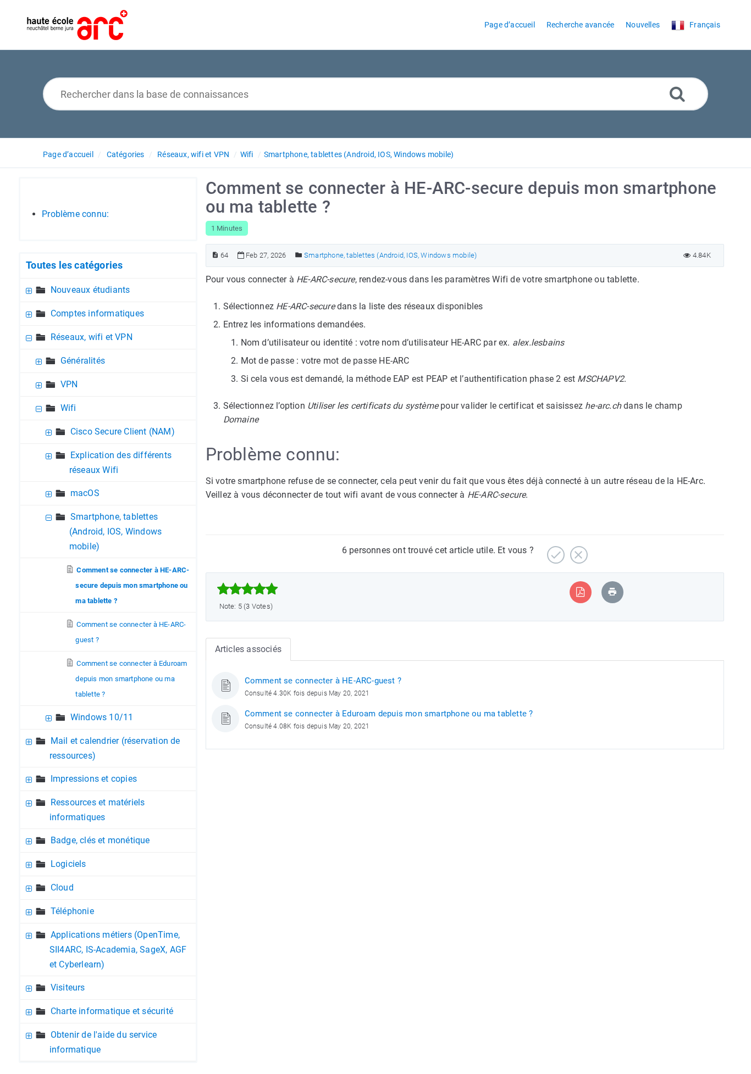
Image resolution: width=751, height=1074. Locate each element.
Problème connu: (75, 214)
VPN (69, 384)
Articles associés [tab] (248, 649)
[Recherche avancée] (677, 94)
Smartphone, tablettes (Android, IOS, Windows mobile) (359, 154)
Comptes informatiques (97, 313)
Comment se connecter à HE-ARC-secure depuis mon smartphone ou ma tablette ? (132, 585)
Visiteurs (68, 987)
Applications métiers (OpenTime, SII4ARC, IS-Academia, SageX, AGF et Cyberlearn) (117, 950)
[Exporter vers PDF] (580, 592)
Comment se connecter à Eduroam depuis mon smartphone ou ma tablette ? (131, 678)
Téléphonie (72, 911)
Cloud (62, 887)
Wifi (246, 154)
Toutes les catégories (74, 265)
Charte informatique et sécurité (112, 1011)
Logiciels (68, 864)
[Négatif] (577, 551)
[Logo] (77, 25)
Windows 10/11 (102, 717)
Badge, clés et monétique (100, 840)
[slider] (247, 589)
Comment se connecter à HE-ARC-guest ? (323, 681)
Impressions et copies (94, 778)
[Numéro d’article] (215, 255)
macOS (85, 493)
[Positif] (554, 551)
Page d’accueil (68, 154)
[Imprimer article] (612, 592)
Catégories (126, 154)
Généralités (82, 360)
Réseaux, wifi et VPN (193, 154)
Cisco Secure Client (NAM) (122, 431)
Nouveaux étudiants (90, 290)
